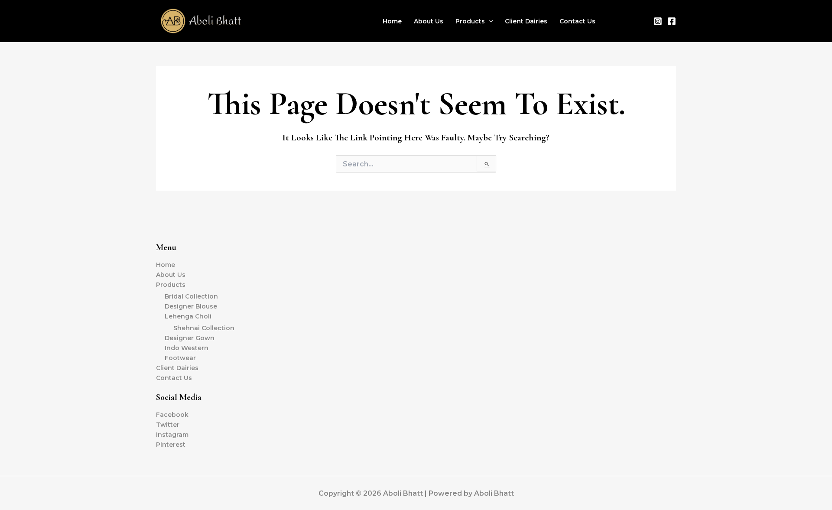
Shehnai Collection (203, 328)
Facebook (172, 415)
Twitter (167, 425)
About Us (428, 21)
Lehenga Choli (188, 316)
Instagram (172, 435)
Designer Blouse (191, 306)
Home (392, 21)
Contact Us (577, 21)
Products (470, 21)
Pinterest (170, 444)
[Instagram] (657, 21)
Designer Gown (189, 338)
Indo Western (186, 348)
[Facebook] (671, 21)
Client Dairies (526, 21)
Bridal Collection (191, 296)
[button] (489, 21)
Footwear (180, 358)
